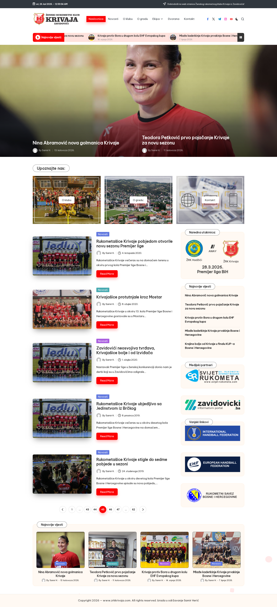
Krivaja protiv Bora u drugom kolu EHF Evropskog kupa (79, 35)
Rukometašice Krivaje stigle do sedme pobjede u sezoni (131, 461)
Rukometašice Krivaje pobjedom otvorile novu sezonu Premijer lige (134, 243)
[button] (62, 509)
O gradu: (138, 200)
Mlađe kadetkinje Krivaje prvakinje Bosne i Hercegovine (161, 35)
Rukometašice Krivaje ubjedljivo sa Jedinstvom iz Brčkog (129, 406)
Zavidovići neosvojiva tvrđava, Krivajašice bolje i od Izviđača (125, 350)
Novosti (103, 234)
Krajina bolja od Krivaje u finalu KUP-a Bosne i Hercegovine (210, 346)
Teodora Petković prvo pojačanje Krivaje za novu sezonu (185, 140)
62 (133, 509)
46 (110, 509)
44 (95, 509)
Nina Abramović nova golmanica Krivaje (76, 143)
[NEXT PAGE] (142, 509)
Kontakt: (210, 200)
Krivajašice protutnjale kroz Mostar (129, 297)
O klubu (66, 200)
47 (118, 509)
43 (87, 509)
